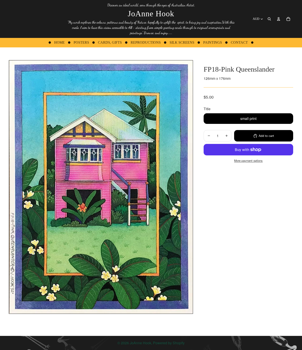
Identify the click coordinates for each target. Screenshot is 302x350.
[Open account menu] (278, 19)
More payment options (248, 160)
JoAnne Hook (140, 342)
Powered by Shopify (169, 342)
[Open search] (269, 19)
